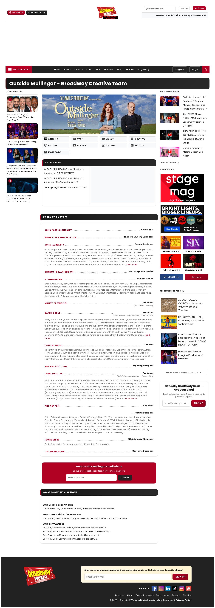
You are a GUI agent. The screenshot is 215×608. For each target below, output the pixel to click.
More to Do (55, 152)
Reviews (81, 145)
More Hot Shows (171, 277)
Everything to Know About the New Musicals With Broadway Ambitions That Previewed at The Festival (22, 163)
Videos (110, 139)
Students (108, 69)
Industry (78, 69)
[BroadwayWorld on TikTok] (175, 588)
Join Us (150, 595)
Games (130, 69)
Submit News (162, 595)
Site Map (187, 595)
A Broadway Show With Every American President (21, 135)
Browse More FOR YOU (182, 372)
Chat (88, 69)
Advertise (119, 595)
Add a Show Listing (36, 12)
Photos (139, 145)
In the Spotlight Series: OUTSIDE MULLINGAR (65, 187)
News (57, 69)
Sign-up (184, 8)
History (52, 145)
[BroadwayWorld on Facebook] (154, 588)
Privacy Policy (184, 600)
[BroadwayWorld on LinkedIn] (168, 588)
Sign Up (125, 477)
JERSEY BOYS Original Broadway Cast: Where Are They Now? (20, 110)
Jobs (97, 69)
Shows (67, 69)
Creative (140, 139)
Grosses (110, 145)
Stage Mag (143, 69)
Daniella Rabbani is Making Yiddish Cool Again (193, 151)
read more (131, 264)
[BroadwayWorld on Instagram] (161, 588)
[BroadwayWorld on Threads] (182, 588)
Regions (176, 595)
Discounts (196, 277)
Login (195, 69)
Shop (119, 69)
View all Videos (168, 162)
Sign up (198, 403)
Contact (140, 595)
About (130, 595)
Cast (80, 139)
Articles (53, 139)
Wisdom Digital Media (143, 600)
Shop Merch (17, 12)
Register (179, 69)
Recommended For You (172, 291)
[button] (205, 69)
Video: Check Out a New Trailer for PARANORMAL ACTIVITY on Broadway (19, 191)
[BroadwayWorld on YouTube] (189, 588)
